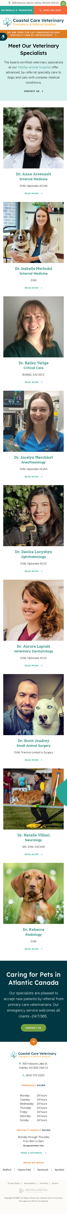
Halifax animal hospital (34, 67)
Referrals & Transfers (16, 10)
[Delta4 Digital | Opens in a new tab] (33, 1190)
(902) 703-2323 (52, 10)
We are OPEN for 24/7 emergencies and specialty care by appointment (33, 33)
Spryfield (59, 1169)
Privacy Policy (14, 1183)
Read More (32, 193)
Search (55, 1183)
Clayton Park (24, 1169)
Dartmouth (42, 1169)
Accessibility (30, 1183)
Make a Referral (32, 1152)
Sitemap (44, 1183)
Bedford (7, 1169)
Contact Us (32, 91)
